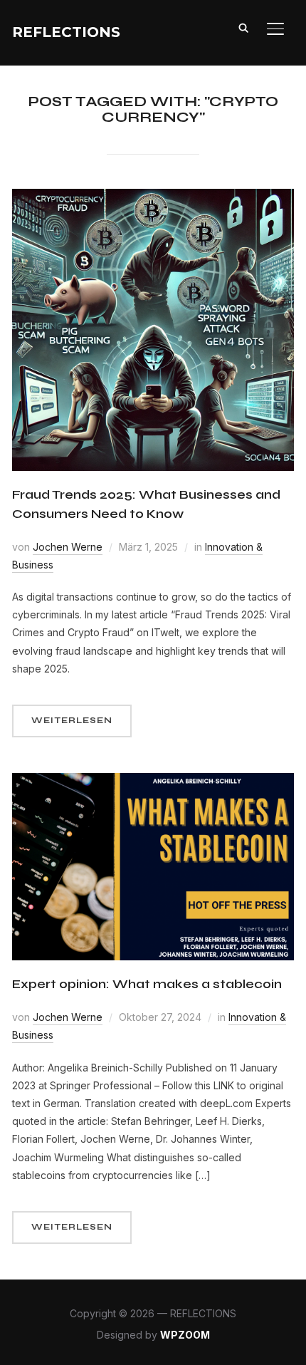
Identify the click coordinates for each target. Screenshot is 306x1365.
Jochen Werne (67, 547)
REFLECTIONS (66, 32)
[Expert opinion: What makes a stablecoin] (153, 782)
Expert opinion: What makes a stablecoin (147, 984)
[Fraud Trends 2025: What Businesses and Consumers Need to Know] (153, 198)
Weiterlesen (71, 720)
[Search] (244, 27)
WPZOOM (185, 1335)
